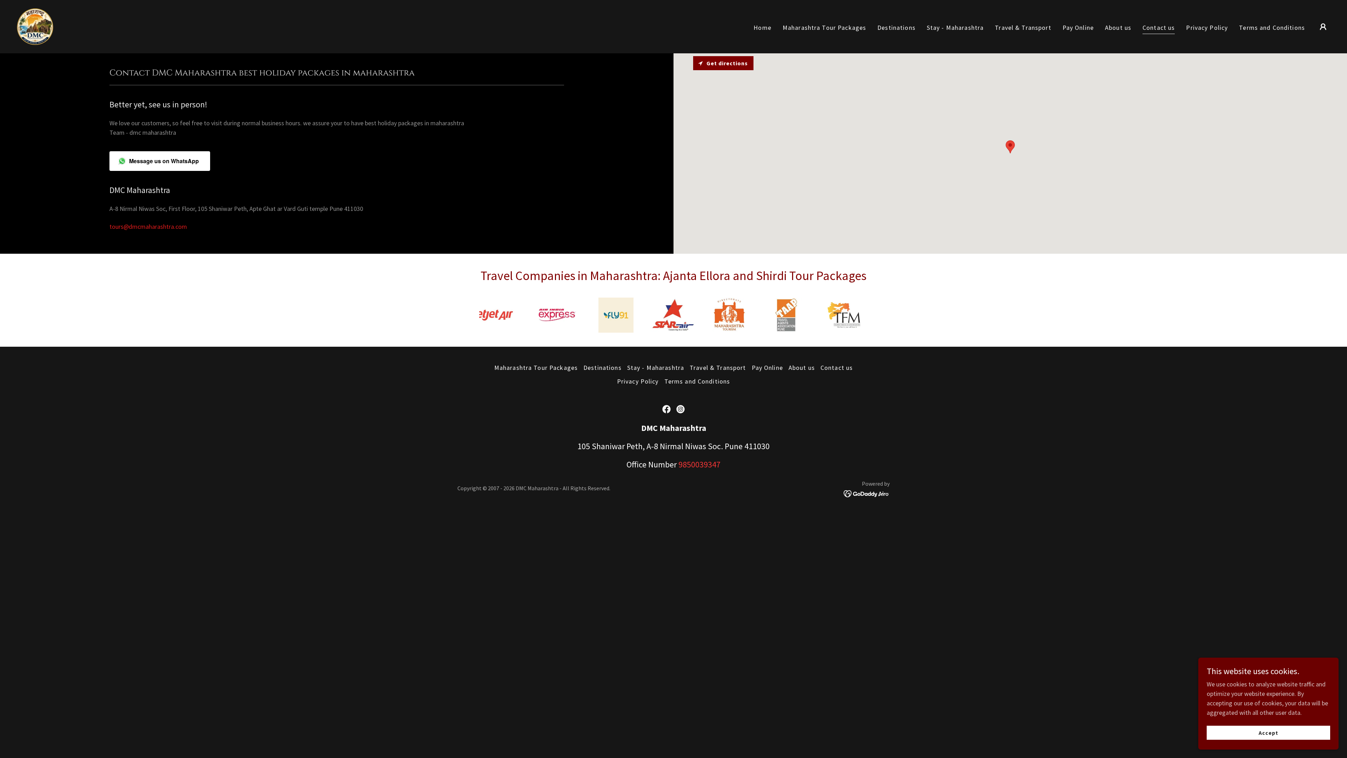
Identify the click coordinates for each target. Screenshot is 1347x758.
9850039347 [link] (699, 464)
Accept (1268, 732)
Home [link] (762, 28)
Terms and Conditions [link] (1272, 28)
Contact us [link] (1158, 28)
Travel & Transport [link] (1023, 28)
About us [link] (1118, 28)
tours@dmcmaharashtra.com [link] (148, 226)
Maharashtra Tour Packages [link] (824, 28)
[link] (35, 26)
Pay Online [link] (1078, 28)
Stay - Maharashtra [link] (955, 28)
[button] (1323, 27)
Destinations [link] (896, 28)
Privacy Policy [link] (1207, 28)
